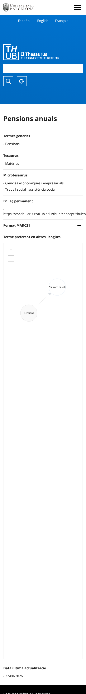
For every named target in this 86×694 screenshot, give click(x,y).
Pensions (12, 144)
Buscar (8, 81)
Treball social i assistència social (30, 189)
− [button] (11, 258)
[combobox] (43, 68)
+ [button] (11, 250)
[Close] (78, 8)
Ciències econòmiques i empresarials (34, 183)
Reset (22, 81)
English (42, 20)
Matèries (12, 163)
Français (61, 20)
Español (24, 20)
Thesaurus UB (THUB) (31, 52)
